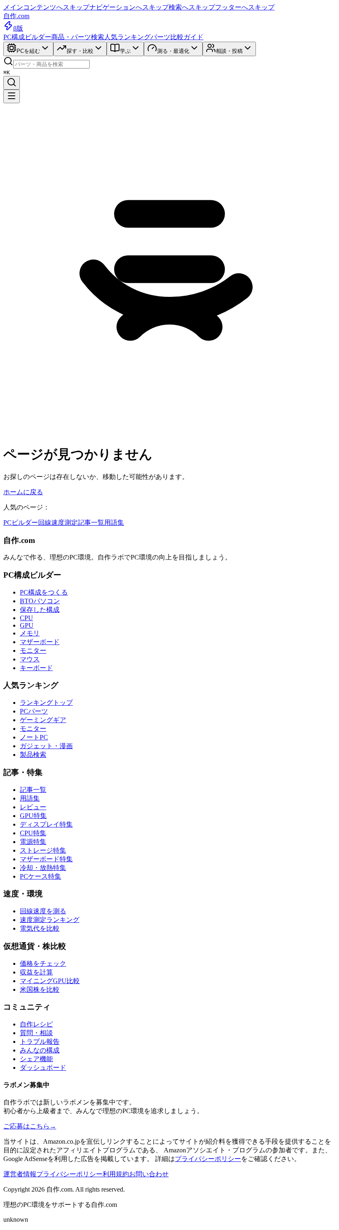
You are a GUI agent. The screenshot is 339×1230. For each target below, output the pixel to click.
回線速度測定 (58, 522)
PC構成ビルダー (27, 36)
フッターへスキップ (245, 7)
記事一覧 (91, 522)
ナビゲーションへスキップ (129, 7)
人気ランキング (127, 36)
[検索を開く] (11, 83)
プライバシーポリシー (208, 1158)
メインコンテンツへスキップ (46, 7)
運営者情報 (19, 1174)
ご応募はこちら (29, 1126)
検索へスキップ (192, 7)
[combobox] (51, 64)
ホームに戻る (23, 491)
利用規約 (116, 1174)
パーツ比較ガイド (176, 36)
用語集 (114, 522)
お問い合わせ (149, 1174)
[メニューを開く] (11, 96)
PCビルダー (20, 522)
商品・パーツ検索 (77, 36)
